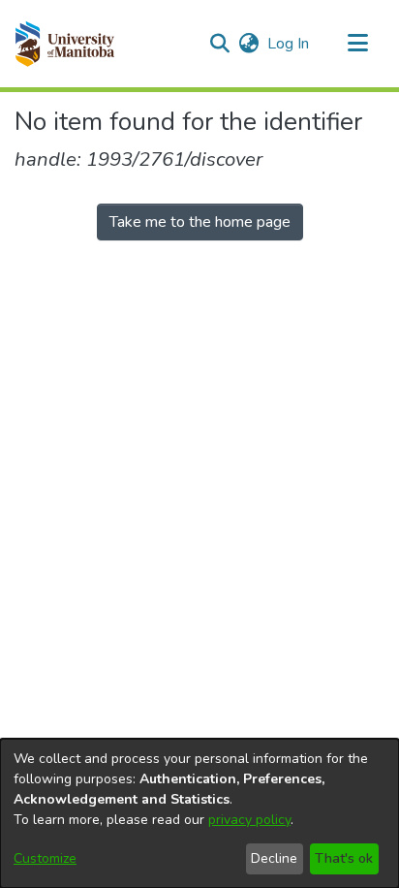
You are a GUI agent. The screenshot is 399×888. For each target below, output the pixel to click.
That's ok (344, 858)
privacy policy (249, 819)
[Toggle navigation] (357, 43)
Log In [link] (289, 43)
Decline (274, 858)
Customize (45, 858)
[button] (64, 43)
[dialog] (199, 813)
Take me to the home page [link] (200, 222)
